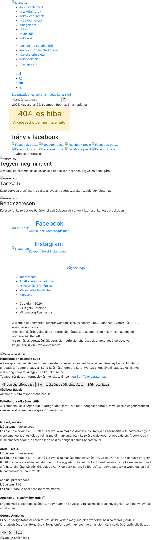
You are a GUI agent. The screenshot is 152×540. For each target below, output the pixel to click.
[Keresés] (64, 99)
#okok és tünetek (31, 16)
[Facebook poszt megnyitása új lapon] (25, 144)
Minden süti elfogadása (17, 384)
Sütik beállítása (98, 384)
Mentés (6, 532)
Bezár (20, 532)
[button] (21, 94)
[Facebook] (20, 74)
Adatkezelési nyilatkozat (36, 281)
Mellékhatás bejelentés (35, 290)
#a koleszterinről (31, 7)
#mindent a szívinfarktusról (38, 50)
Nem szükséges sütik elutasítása (61, 384)
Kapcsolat (26, 294)
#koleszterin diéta (32, 54)
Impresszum (27, 277)
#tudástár (26, 34)
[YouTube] (21, 83)
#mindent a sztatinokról (36, 45)
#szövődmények (31, 20)
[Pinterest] (20, 87)
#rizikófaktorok (30, 11)
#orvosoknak (28, 59)
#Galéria (28, 65)
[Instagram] (20, 78)
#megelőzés (28, 25)
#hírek (23, 29)
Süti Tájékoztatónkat (91, 376)
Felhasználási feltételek (35, 286)
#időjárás (25, 38)
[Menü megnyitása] (25, 3)
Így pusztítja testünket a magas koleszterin (42, 94)
